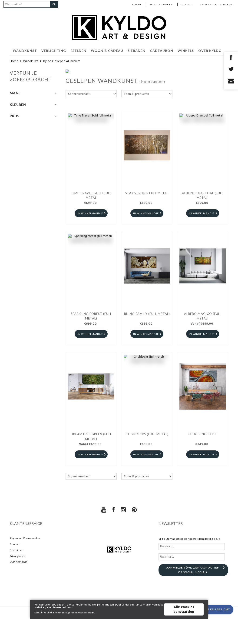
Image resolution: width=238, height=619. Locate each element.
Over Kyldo (210, 51)
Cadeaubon (161, 51)
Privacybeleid (18, 556)
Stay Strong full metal (147, 193)
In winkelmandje (90, 213)
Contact (187, 4)
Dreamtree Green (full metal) (91, 436)
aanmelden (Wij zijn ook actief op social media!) (192, 570)
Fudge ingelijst (202, 434)
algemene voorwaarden (80, 612)
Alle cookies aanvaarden (183, 609)
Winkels (186, 51)
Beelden (78, 51)
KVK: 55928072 (18, 562)
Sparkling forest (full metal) (91, 316)
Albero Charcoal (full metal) (202, 195)
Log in (136, 4)
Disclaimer (16, 550)
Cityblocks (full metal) (147, 434)
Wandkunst (25, 51)
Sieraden (136, 51)
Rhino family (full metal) (147, 314)
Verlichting (53, 51)
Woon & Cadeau (107, 51)
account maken (161, 4)
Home (14, 61)
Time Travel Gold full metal (91, 195)
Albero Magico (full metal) (202, 316)
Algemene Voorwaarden (25, 538)
